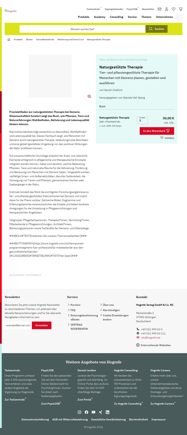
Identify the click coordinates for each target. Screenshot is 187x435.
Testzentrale (93, 9)
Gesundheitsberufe (45, 39)
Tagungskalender (114, 9)
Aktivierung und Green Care (71, 39)
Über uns (108, 305)
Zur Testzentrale (15, 399)
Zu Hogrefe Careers (162, 403)
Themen (146, 17)
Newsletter (148, 9)
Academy (99, 17)
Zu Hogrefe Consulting (127, 403)
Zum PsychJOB (50, 403)
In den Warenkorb (154, 131)
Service (132, 17)
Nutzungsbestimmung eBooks (84, 317)
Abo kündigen (111, 310)
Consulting (116, 17)
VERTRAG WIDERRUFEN (79, 326)
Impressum (158, 419)
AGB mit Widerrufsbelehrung (70, 419)
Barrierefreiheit (138, 419)
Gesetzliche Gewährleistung (108, 419)
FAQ (73, 310)
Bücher (29, 39)
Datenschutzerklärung (35, 419)
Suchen (159, 29)
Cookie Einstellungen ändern (116, 317)
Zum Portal (84, 399)
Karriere (75, 305)
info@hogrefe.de (150, 337)
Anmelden (41, 325)
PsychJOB (132, 9)
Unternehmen (164, 17)
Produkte (83, 17)
